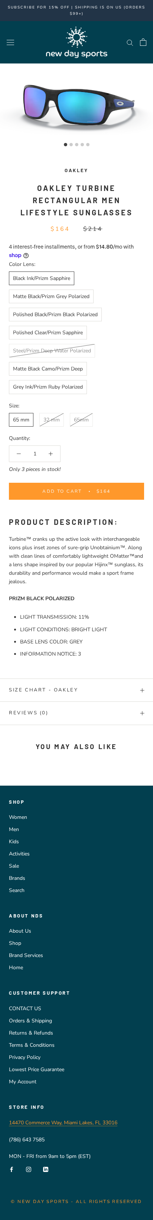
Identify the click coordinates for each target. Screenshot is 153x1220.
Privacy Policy (24, 1057)
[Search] (130, 42)
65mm (81, 419)
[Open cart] (143, 42)
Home (16, 967)
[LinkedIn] (45, 1169)
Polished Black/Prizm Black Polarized (55, 314)
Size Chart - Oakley (43, 690)
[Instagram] (28, 1169)
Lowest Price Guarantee (36, 1069)
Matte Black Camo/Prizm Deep (48, 368)
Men (14, 829)
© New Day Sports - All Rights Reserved (76, 1201)
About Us (20, 930)
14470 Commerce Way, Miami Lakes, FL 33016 (63, 1122)
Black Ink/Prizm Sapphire (41, 278)
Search (17, 890)
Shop (15, 943)
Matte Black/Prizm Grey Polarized (51, 296)
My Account (22, 1081)
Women (18, 817)
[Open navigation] (10, 42)
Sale (14, 865)
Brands (17, 878)
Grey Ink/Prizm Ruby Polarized (48, 386)
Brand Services (26, 955)
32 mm (51, 419)
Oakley (76, 170)
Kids (14, 841)
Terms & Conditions (32, 1045)
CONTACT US (25, 1008)
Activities (19, 853)
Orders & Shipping (30, 1020)
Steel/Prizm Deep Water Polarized (52, 350)
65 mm (21, 419)
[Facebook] (11, 1169)
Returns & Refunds (31, 1032)
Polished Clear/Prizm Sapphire (48, 332)
